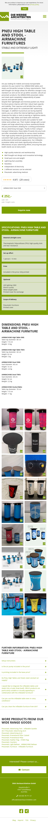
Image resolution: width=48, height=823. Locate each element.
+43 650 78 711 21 (25, 796)
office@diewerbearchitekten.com (24, 800)
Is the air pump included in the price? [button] (16, 666)
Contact (25, 769)
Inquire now (24, 210)
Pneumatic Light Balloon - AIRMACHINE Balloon (19, 744)
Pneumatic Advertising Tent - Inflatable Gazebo (19, 729)
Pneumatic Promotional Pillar (12, 738)
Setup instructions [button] (8, 661)
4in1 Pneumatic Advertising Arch (14, 731)
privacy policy (34, 5)
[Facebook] (21, 811)
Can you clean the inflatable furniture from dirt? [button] (20, 706)
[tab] (24, 661)
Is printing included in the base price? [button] (16, 672)
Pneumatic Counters (9, 742)
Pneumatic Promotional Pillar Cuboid (15, 735)
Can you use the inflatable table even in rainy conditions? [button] (19, 699)
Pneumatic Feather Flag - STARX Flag (15, 740)
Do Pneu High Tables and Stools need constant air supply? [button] (20, 679)
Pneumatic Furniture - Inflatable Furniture (17, 747)
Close (24, 9)
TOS (26, 820)
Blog (14, 820)
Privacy (33, 820)
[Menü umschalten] (44, 16)
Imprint (20, 820)
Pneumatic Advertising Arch (12, 733)
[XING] (27, 811)
